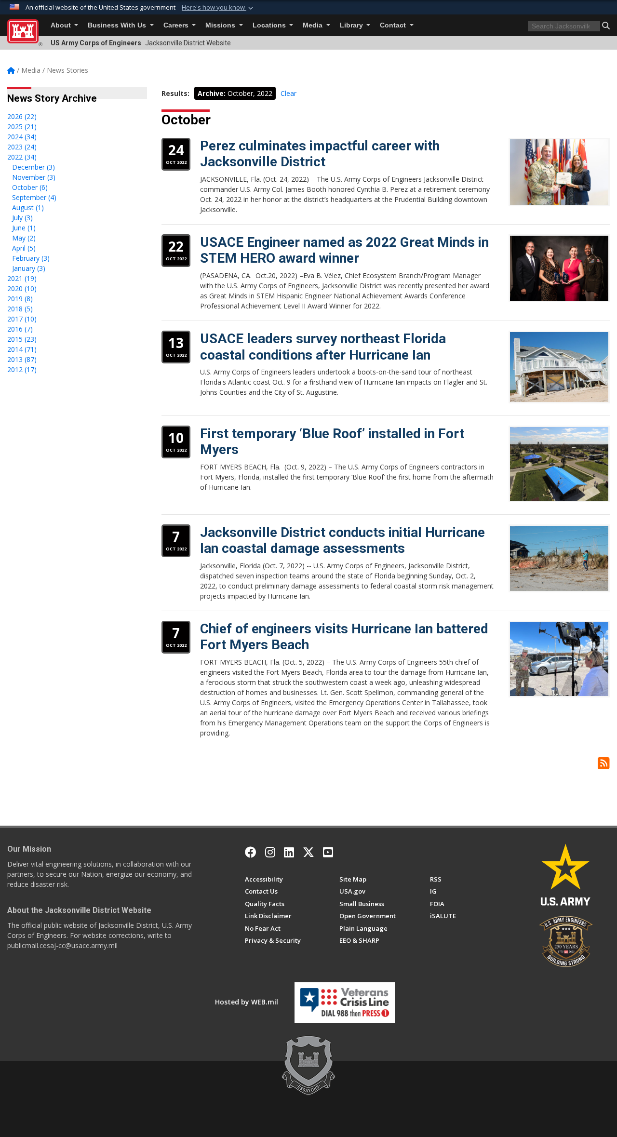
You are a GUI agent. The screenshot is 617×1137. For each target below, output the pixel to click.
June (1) (24, 227)
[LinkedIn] (289, 852)
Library (352, 25)
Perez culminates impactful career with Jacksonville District (320, 154)
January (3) (28, 268)
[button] (218, 8)
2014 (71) (22, 349)
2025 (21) (22, 126)
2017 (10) (22, 318)
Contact (394, 25)
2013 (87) (22, 359)
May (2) (24, 237)
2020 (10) (22, 288)
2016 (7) (20, 329)
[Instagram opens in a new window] (270, 852)
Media (313, 25)
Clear (288, 93)
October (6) (30, 187)
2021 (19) (22, 278)
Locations (270, 25)
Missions (221, 25)
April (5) (24, 248)
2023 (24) (22, 146)
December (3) (33, 167)
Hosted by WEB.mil (246, 1001)
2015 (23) (22, 339)
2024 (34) (22, 136)
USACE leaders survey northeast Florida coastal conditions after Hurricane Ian (323, 347)
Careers (176, 25)
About (62, 25)
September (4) (34, 197)
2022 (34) (22, 156)
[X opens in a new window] (308, 852)
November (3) (33, 177)
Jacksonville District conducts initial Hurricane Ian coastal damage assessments (342, 540)
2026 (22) (22, 116)
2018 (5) (20, 308)
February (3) (31, 258)
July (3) (22, 217)
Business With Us (118, 25)
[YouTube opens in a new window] (328, 852)
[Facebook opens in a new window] (250, 852)
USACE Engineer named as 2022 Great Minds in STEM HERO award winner (344, 250)
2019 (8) (20, 298)
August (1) (28, 207)
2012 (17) (22, 369)
